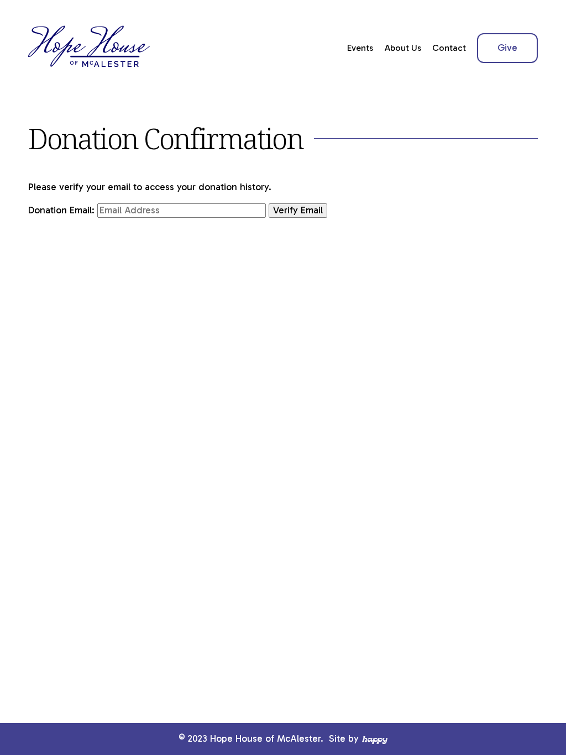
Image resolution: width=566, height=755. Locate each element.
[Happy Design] (374, 739)
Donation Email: (61, 210)
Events (360, 48)
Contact (449, 48)
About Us (403, 48)
